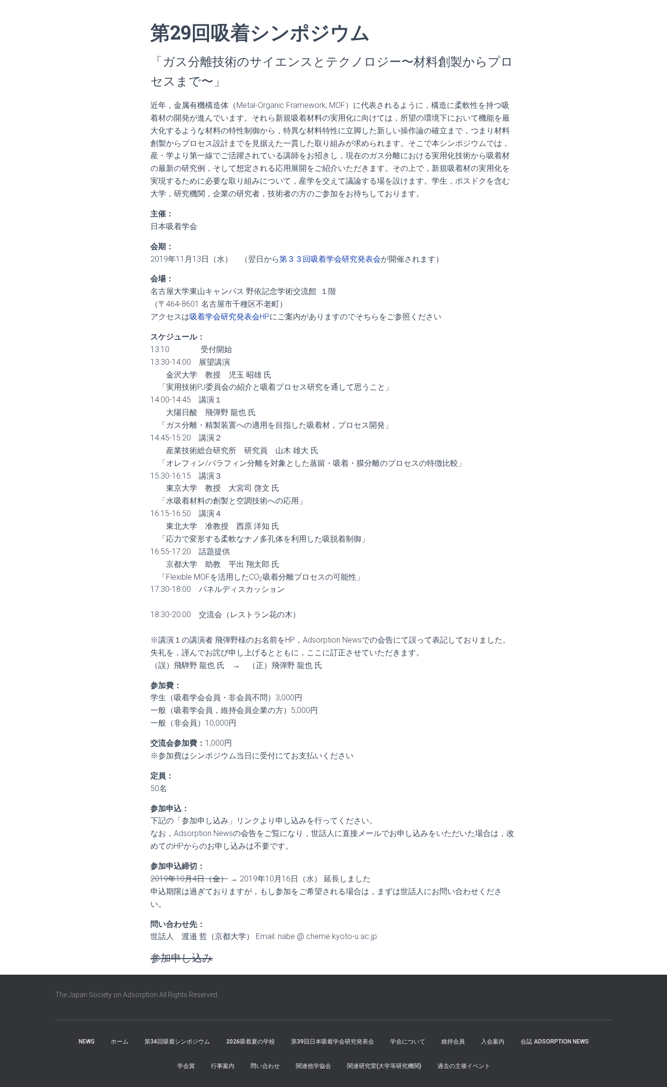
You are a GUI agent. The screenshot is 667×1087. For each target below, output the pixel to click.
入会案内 (492, 1041)
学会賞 (186, 1066)
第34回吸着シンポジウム (177, 1041)
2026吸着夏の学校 (250, 1041)
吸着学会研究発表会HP (229, 316)
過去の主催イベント (464, 1066)
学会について (407, 1041)
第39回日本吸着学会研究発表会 (332, 1041)
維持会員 (453, 1041)
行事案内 (222, 1066)
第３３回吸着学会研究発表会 (330, 259)
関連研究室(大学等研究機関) (384, 1066)
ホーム (119, 1041)
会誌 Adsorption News (555, 1041)
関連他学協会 (313, 1066)
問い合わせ (265, 1066)
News (87, 1041)
